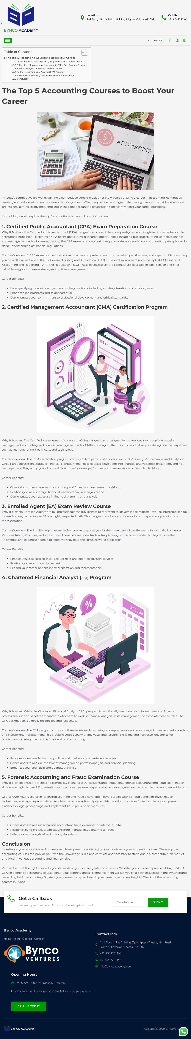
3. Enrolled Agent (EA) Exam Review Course (39, 68)
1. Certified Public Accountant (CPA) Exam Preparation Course (49, 61)
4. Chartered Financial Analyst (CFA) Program (41, 72)
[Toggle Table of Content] (83, 52)
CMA (36, 459)
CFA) (84, 578)
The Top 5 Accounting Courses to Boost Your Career (40, 57)
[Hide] (1, 23)
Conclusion (22, 79)
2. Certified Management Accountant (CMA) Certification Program (52, 65)
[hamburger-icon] (8, 40)
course (74, 216)
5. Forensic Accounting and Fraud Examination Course (45, 75)
